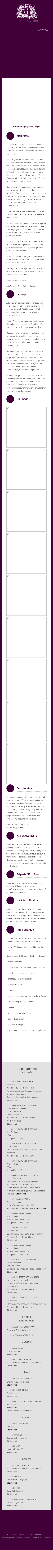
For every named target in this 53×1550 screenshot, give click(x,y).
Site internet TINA (14, 1407)
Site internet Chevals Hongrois (19, 1410)
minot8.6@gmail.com (15, 827)
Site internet (12, 1100)
